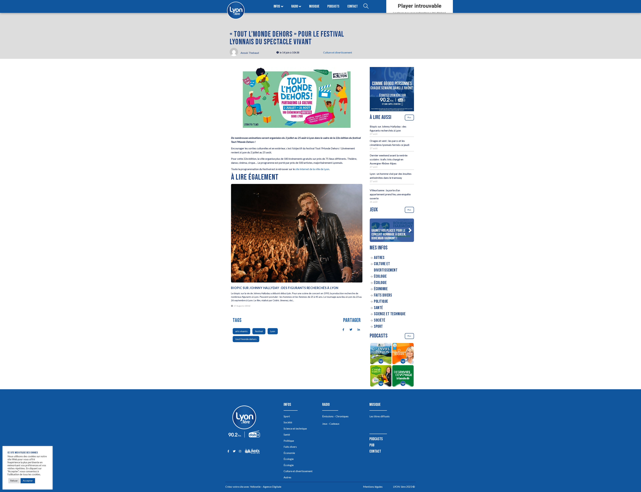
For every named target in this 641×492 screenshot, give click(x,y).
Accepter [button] (28, 480)
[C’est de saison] (381, 376)
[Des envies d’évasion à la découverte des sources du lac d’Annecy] (381, 354)
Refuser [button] (14, 480)
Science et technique (389, 314)
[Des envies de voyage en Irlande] (403, 376)
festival (259, 331)
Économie (381, 289)
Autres (379, 257)
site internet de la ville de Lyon (312, 169)
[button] (410, 230)
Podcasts (333, 6)
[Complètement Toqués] (403, 354)
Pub (371, 445)
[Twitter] (234, 451)
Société (379, 320)
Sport (378, 326)
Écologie (380, 276)
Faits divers (383, 295)
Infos (277, 6)
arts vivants (241, 331)
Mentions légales (373, 486)
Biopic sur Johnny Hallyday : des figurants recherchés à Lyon (284, 288)
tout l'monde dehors (246, 339)
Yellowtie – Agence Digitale (265, 486)
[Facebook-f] (228, 451)
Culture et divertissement (337, 52)
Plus (409, 117)
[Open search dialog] (366, 6)
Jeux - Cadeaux (330, 423)
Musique (314, 6)
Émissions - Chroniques (335, 416)
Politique (381, 301)
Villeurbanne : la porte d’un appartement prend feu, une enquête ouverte (390, 194)
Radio (294, 6)
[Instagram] (240, 451)
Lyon (272, 331)
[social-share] (341, 329)
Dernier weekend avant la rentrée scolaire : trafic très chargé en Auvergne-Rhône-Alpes (388, 159)
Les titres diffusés (379, 416)
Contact (352, 6)
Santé (378, 307)
